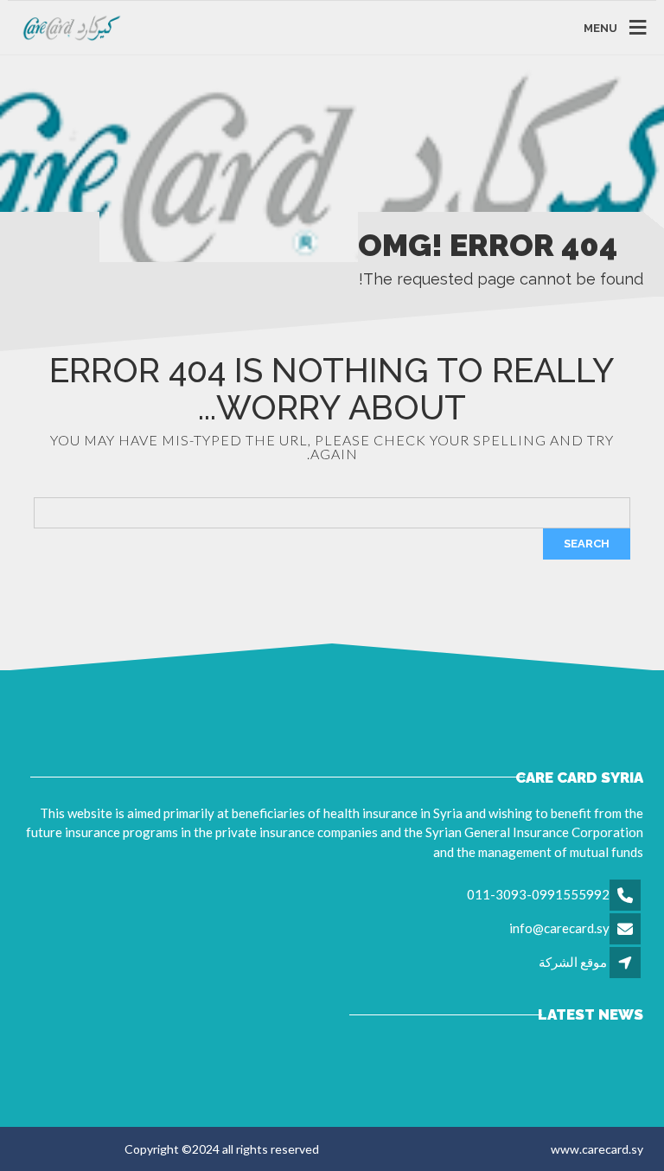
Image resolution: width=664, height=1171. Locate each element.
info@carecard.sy (559, 928)
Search (587, 543)
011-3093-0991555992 (538, 894)
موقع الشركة (573, 961)
